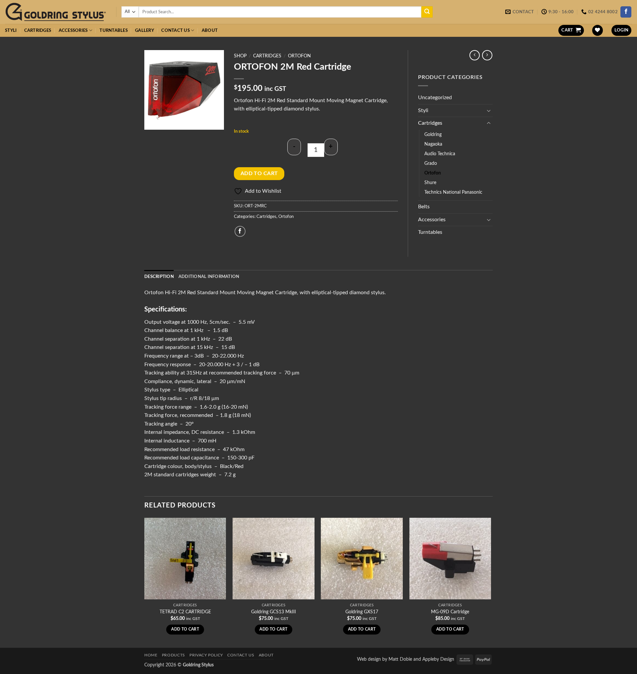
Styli (11, 31)
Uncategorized (435, 97)
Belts (424, 206)
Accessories (73, 31)
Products (173, 655)
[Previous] (145, 582)
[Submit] (427, 12)
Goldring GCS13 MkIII (273, 611)
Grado (430, 163)
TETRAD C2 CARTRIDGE (185, 611)
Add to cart (259, 173)
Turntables (114, 31)
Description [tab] (159, 277)
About (210, 31)
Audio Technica (439, 153)
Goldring (433, 134)
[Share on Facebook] (240, 231)
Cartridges (37, 31)
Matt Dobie (400, 659)
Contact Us (175, 31)
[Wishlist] (597, 30)
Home (150, 655)
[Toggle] (489, 110)
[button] (571, 30)
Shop (240, 56)
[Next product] (474, 55)
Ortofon (299, 56)
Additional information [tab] (209, 277)
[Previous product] (487, 55)
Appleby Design (438, 659)
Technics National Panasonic (453, 192)
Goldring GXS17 (361, 611)
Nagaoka (433, 144)
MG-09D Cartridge (450, 611)
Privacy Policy (206, 655)
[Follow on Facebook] (625, 12)
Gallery (144, 31)
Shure (430, 182)
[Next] (491, 582)
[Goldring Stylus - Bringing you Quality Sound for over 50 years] (55, 12)
